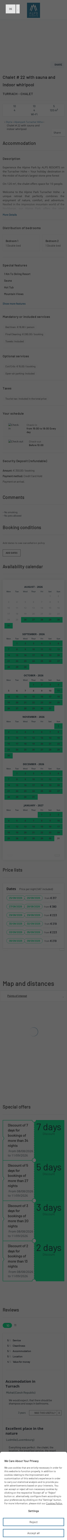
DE (10, 8)
